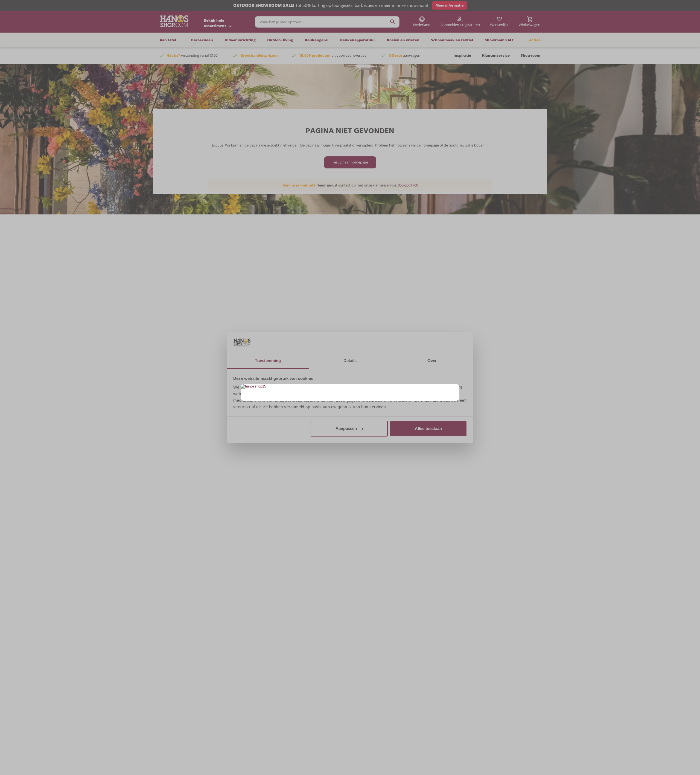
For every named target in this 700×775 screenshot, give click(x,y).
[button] (454, 389)
